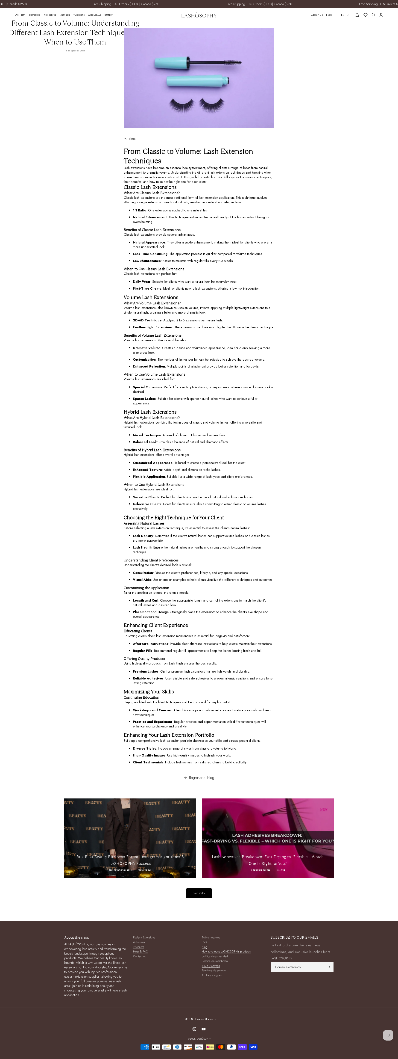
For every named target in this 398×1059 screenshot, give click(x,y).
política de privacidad (215, 956)
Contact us (139, 956)
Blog (329, 15)
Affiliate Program (212, 975)
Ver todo (199, 893)
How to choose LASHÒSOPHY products (226, 952)
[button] (373, 14)
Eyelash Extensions (144, 938)
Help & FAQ (140, 952)
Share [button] (132, 139)
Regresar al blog (201, 777)
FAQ (204, 942)
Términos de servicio (214, 971)
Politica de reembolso (215, 961)
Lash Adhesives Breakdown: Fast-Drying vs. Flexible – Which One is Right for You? (268, 860)
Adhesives (139, 942)
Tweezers (138, 947)
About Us (317, 15)
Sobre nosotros (211, 938)
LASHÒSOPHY (204, 1039)
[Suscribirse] (329, 967)
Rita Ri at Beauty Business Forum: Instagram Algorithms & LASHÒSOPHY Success (130, 860)
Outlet (109, 15)
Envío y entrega (211, 966)
